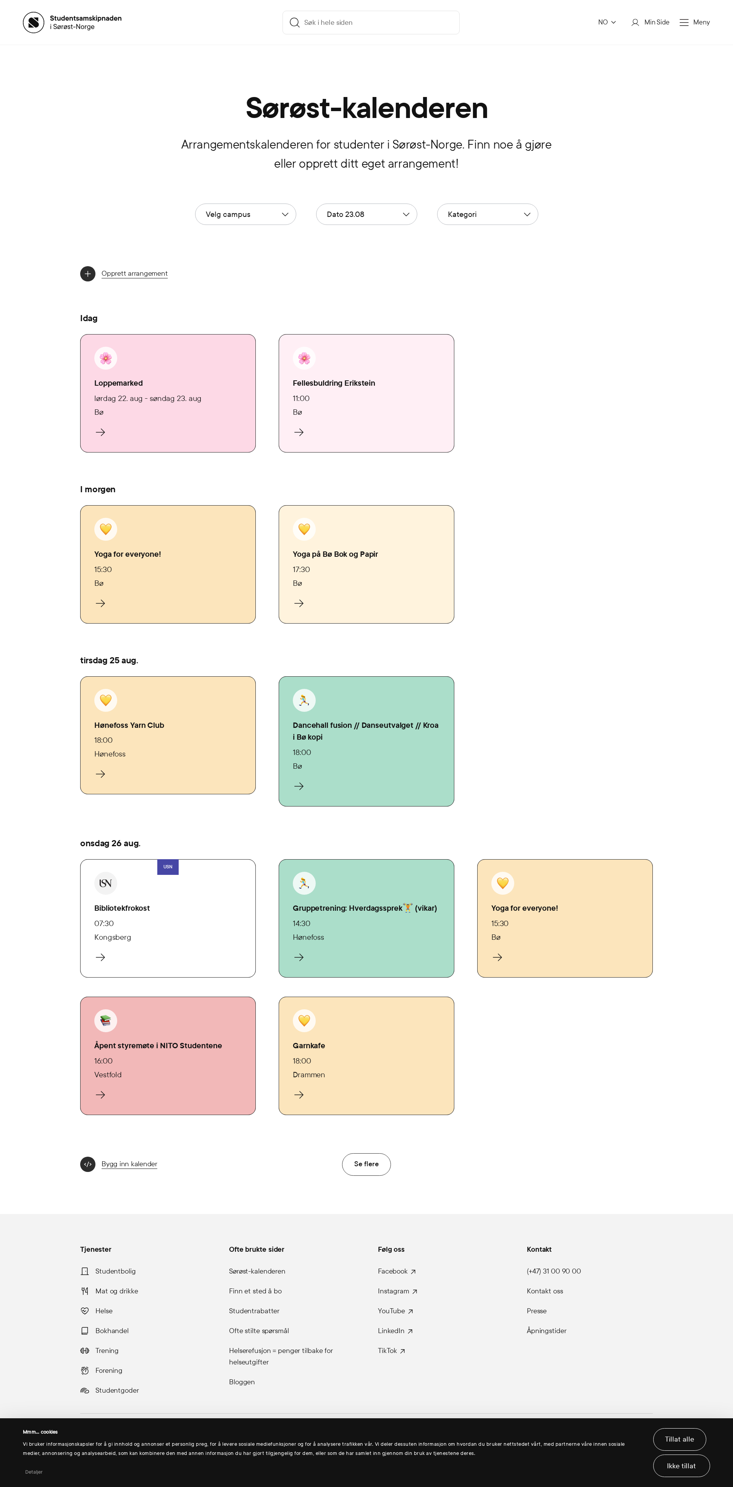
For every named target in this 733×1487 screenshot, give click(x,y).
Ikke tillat (681, 1466)
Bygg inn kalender (129, 1164)
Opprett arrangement (135, 273)
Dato (345, 214)
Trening (107, 1350)
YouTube (391, 1311)
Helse (103, 1311)
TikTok (387, 1350)
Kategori (462, 214)
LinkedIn (391, 1331)
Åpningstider (547, 1331)
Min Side (657, 22)
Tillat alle (679, 1439)
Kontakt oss (545, 1291)
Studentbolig (115, 1271)
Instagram (393, 1291)
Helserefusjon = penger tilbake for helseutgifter (281, 1356)
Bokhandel (112, 1331)
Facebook (393, 1271)
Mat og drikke (116, 1291)
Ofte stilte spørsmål (259, 1331)
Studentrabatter (254, 1311)
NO (603, 22)
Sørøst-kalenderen (257, 1271)
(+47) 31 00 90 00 (554, 1271)
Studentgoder (117, 1390)
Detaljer (34, 1472)
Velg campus (228, 214)
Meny (701, 22)
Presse (537, 1311)
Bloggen (242, 1382)
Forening (109, 1370)
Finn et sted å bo (255, 1291)
